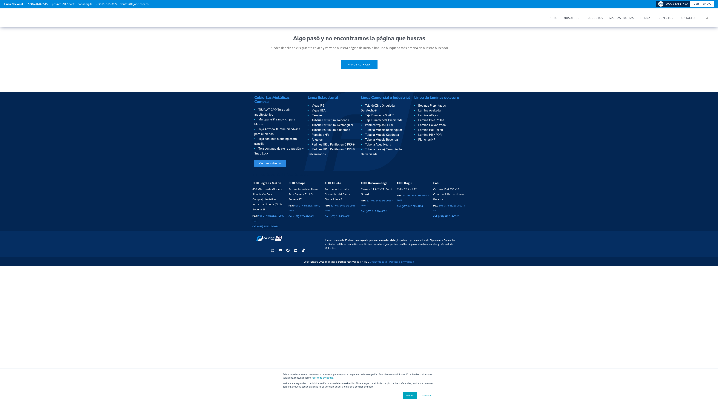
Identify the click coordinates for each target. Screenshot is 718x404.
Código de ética (378, 261)
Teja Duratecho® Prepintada (384, 120)
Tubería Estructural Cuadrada (331, 130)
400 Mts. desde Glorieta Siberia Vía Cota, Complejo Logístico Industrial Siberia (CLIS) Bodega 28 (267, 199)
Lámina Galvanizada (432, 125)
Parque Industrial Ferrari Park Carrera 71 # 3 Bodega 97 (304, 194)
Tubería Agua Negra (378, 144)
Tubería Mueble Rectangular (383, 130)
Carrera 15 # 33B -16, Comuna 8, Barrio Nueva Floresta (448, 194)
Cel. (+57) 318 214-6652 (374, 211)
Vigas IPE (318, 105)
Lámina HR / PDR (430, 135)
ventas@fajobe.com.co (134, 4)
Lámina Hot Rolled (430, 130)
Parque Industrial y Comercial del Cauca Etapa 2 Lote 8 (337, 194)
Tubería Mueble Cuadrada (382, 135)
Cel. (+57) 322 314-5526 (446, 216)
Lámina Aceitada (429, 110)
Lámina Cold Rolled (431, 120)
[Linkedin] (295, 250)
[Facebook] (288, 250)
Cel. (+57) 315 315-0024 (265, 226)
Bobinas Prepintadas (432, 105)
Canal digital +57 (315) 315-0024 (97, 4)
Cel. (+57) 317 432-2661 (301, 216)
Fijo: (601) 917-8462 (63, 4)
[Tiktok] (303, 250)
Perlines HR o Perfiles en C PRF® (333, 144)
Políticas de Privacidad (402, 261)
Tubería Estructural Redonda (330, 120)
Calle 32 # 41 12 (407, 189)
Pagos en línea (676, 4)
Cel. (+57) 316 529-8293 (410, 206)
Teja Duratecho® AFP (379, 115)
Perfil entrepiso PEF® (379, 125)
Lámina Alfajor (428, 115)
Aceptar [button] (410, 395)
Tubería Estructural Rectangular (332, 125)
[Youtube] (280, 250)
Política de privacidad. (323, 377)
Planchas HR (320, 135)
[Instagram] (272, 250)
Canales (317, 115)
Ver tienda (702, 4)
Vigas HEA (319, 110)
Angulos (317, 139)
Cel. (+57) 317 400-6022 (338, 216)
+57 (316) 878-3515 (36, 4)
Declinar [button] (426, 395)
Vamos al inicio (359, 65)
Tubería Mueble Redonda (381, 139)
